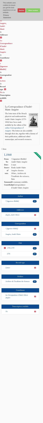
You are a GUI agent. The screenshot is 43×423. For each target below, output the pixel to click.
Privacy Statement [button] (7, 16)
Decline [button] (21, 10)
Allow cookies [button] (33, 10)
